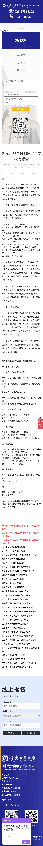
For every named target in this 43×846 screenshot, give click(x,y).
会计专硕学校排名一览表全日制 (15, 591)
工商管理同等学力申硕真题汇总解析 (17, 616)
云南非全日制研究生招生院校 (14, 659)
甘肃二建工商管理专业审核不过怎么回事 (19, 663)
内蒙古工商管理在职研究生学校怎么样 (18, 632)
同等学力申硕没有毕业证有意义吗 (16, 603)
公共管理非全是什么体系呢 (13, 551)
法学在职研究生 (8, 785)
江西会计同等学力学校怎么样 (14, 628)
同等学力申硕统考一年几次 (13, 655)
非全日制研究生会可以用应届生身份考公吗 (20, 555)
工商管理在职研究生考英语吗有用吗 (17, 595)
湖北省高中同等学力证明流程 (14, 575)
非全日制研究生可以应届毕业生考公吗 (18, 636)
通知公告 (21, 70)
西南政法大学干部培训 (11, 788)
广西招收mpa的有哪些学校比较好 (16, 644)
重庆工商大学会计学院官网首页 (15, 624)
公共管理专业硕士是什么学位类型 (16, 567)
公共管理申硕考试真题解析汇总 (15, 620)
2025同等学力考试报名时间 (13, 559)
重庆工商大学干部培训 (11, 795)
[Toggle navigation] (21, 26)
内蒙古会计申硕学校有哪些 (13, 563)
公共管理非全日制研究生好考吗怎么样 (18, 608)
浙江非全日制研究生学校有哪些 (15, 599)
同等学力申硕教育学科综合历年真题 (17, 667)
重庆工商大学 (7, 781)
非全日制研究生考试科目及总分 (15, 587)
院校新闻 (21, 55)
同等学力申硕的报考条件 (12, 583)
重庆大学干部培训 (9, 791)
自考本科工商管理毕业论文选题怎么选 (18, 571)
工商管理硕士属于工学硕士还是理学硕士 (19, 640)
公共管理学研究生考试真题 (13, 547)
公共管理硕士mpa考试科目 (13, 579)
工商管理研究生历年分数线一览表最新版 (19, 612)
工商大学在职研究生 (10, 778)
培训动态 (21, 63)
